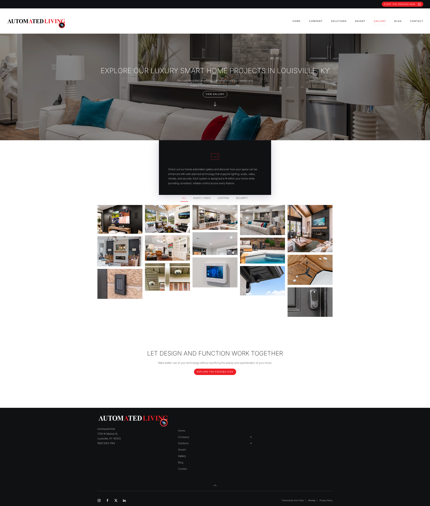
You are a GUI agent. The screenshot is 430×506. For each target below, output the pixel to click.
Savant (360, 21)
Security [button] (242, 198)
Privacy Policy (326, 500)
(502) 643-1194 (106, 443)
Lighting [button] (223, 198)
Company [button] (316, 21)
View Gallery (215, 94)
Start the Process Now (400, 4)
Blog (398, 21)
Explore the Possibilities (215, 371)
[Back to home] (37, 23)
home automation (195, 169)
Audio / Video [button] (202, 198)
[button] (119, 219)
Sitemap (311, 500)
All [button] (184, 198)
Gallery (380, 21)
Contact (416, 21)
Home (297, 21)
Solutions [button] (339, 21)
